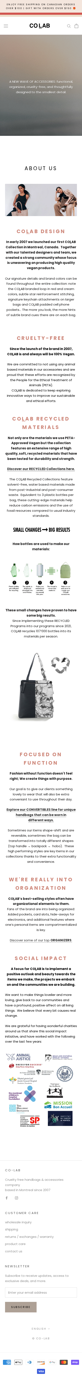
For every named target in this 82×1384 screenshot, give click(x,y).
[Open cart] (76, 26)
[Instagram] (16, 1197)
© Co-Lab (41, 1338)
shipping (11, 1229)
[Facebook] (6, 1197)
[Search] (69, 26)
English (39, 1329)
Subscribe (20, 1307)
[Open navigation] (6, 26)
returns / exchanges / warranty (29, 1236)
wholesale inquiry (18, 1222)
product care (15, 1244)
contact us (13, 1251)
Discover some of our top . (41, 940)
